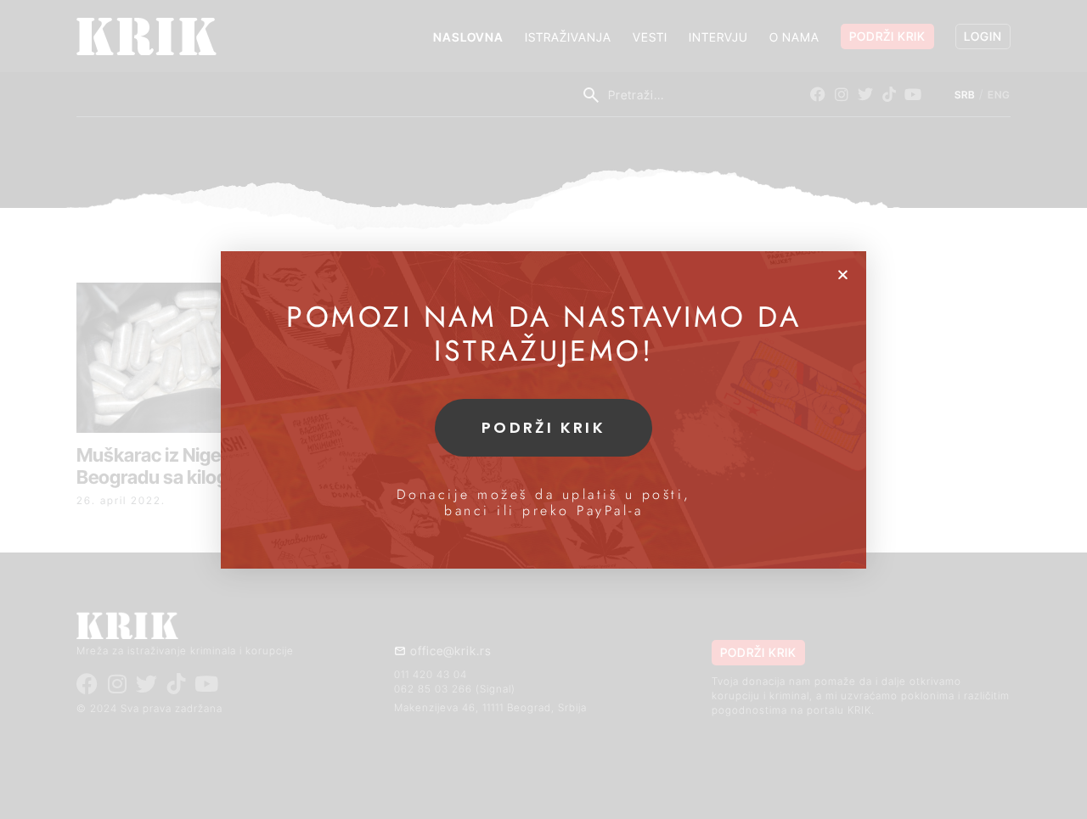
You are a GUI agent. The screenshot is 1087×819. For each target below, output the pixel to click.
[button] (842, 274)
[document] (543, 409)
